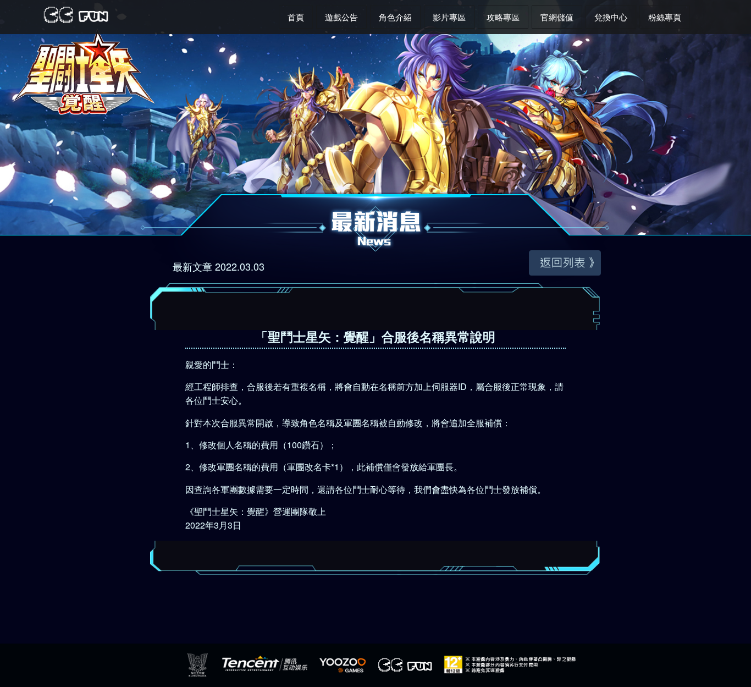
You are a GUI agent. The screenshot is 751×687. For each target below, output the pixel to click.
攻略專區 (503, 17)
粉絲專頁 (664, 17)
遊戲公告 (341, 17)
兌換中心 (610, 17)
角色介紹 (395, 17)
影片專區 (449, 17)
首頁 (296, 17)
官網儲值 (556, 17)
